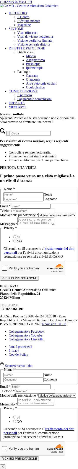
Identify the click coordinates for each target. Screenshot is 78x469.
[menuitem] (43, 19)
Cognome (50, 199)
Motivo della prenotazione (19, 215)
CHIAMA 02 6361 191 (16, 2)
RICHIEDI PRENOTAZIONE (19, 278)
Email (5, 206)
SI (18, 237)
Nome (48, 194)
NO (19, 241)
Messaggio (8, 224)
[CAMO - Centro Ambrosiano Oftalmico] (29, 6)
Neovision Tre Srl (54, 324)
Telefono (7, 210)
